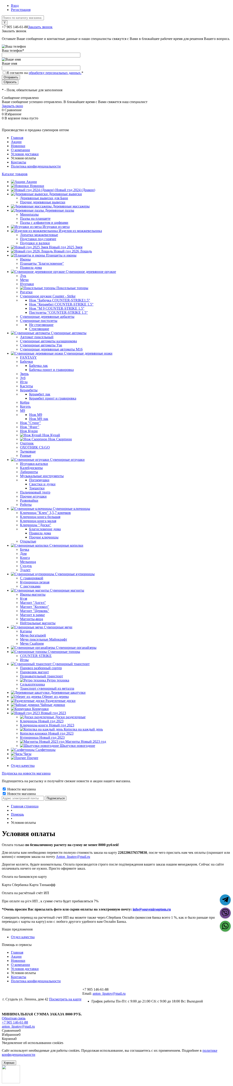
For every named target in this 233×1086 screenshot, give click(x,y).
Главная (17, 138)
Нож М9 (35, 415)
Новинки (18, 146)
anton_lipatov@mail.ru (109, 993)
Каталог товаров (15, 174)
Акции (16, 142)
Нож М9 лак (38, 419)
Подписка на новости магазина (26, 773)
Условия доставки (25, 154)
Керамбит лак (39, 394)
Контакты (18, 162)
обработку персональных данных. (55, 73)
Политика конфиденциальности (36, 166)
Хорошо (9, 1062)
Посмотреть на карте (65, 999)
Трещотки (37, 488)
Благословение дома (45, 529)
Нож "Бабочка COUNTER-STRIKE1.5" (59, 300)
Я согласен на (44, 73)
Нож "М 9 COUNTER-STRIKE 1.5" (56, 308)
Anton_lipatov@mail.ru (73, 857)
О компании (20, 150)
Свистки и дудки (42, 484)
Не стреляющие (41, 325)
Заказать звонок (40, 27)
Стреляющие (39, 329)
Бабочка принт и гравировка (51, 370)
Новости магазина (21, 789)
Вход (15, 5)
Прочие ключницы (43, 537)
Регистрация (20, 10)
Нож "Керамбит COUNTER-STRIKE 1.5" (61, 304)
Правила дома (40, 533)
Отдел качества (23, 766)
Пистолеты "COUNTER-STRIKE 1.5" (58, 312)
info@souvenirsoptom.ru (152, 909)
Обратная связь (13, 1018)
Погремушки (39, 480)
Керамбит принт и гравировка (52, 398)
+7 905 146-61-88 (15, 1022)
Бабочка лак (38, 366)
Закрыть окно (12, 106)
